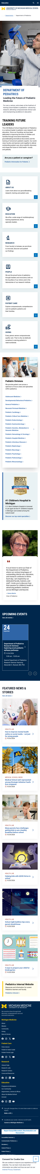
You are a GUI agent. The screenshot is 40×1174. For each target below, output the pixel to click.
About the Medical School (9, 1094)
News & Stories (6, 1034)
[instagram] (6, 1039)
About (3, 1023)
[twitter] (10, 1039)
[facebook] (3, 1039)
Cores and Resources (8, 1073)
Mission (4, 1026)
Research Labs (6, 1068)
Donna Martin (12, 593)
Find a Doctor (6, 1047)
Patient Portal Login (8, 1052)
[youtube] (13, 1039)
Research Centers (7, 1070)
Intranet (4, 1097)
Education (5, 1082)
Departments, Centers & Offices (11, 1091)
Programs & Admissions (9, 1086)
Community (5, 1029)
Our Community (6, 1089)
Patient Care (6, 1043)
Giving (3, 1031)
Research (5, 1062)
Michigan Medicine (9, 1020)
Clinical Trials (5, 1065)
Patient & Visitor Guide (8, 1049)
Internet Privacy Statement (11, 1170)
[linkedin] (10, 1078)
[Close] (36, 1159)
